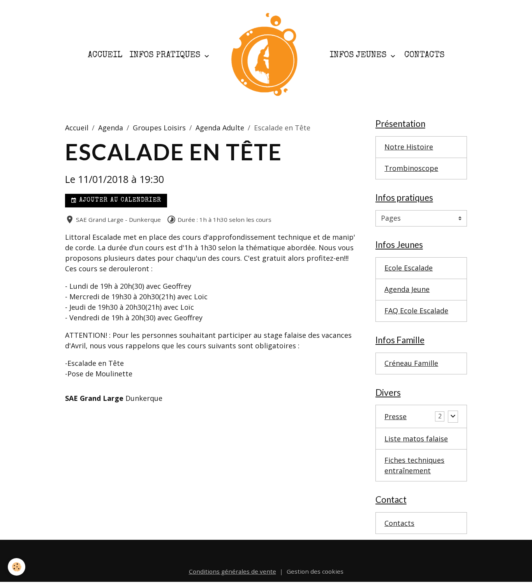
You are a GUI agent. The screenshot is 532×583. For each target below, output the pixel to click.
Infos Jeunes (359, 55)
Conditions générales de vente (232, 571)
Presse (395, 416)
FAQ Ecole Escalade (416, 310)
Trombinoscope (411, 168)
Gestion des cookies (315, 571)
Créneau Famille (411, 363)
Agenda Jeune (407, 289)
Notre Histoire (408, 146)
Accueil (105, 55)
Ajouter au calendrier (119, 200)
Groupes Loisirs (159, 127)
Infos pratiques (166, 55)
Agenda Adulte (220, 127)
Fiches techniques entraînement (414, 465)
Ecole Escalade (408, 267)
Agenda (110, 127)
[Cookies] (16, 567)
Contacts (424, 55)
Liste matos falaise (416, 438)
